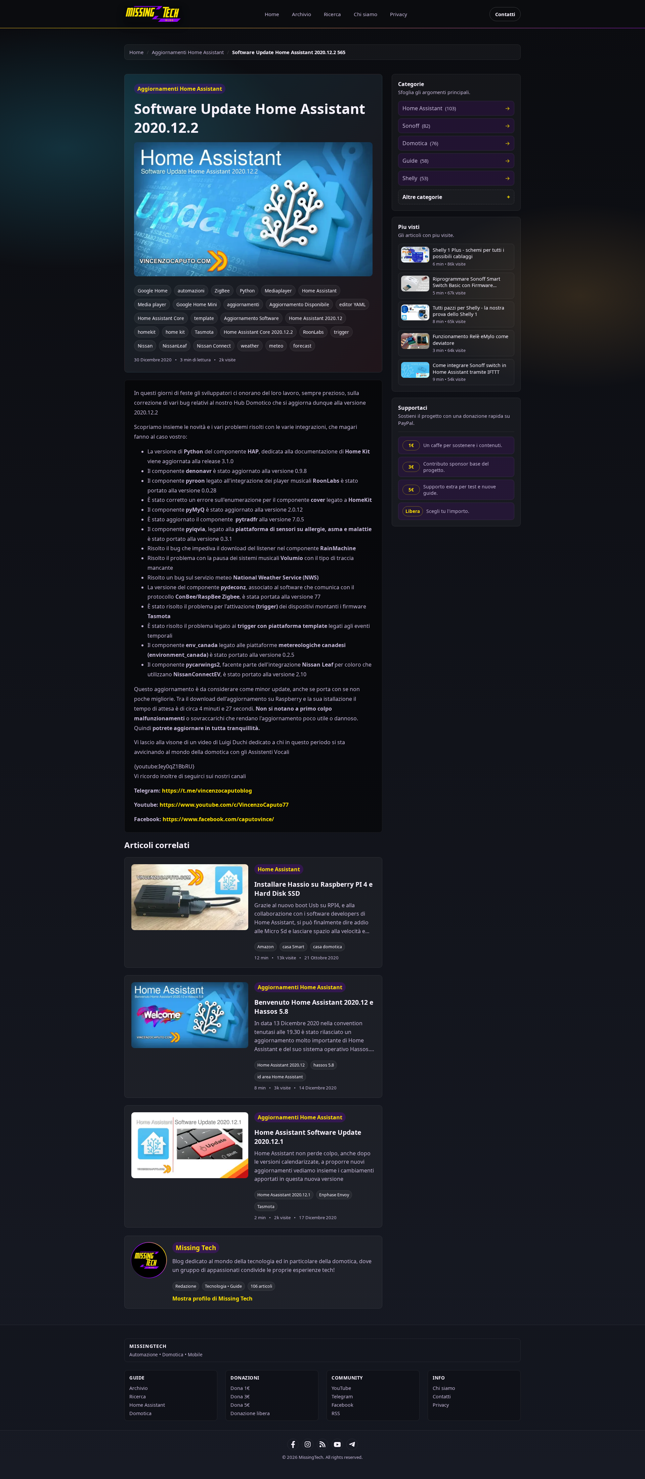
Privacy (398, 14)
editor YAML (352, 304)
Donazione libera (250, 1413)
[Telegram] (352, 1444)
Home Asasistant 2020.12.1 (283, 1195)
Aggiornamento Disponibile (299, 304)
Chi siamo (365, 14)
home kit (175, 332)
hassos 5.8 (323, 1065)
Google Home (153, 290)
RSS (336, 1413)
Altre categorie (422, 197)
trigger (341, 332)
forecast (302, 346)
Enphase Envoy (334, 1195)
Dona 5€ (240, 1405)
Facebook (342, 1405)
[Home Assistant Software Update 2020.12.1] (189, 1145)
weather (250, 346)
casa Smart (293, 947)
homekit (147, 332)
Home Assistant (319, 290)
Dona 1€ (240, 1388)
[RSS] (322, 1444)
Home (272, 14)
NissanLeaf (175, 346)
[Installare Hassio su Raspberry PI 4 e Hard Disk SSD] (189, 897)
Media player (152, 304)
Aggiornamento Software (251, 318)
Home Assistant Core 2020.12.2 (258, 332)
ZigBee (222, 290)
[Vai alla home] (153, 14)
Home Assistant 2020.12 (315, 318)
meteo (276, 346)
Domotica (140, 1413)
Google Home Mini (196, 304)
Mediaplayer (278, 290)
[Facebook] (293, 1444)
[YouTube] (337, 1444)
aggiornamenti (243, 304)
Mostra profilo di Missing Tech (212, 1298)
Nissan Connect (214, 346)
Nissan (145, 346)
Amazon (265, 947)
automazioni (191, 290)
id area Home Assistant (280, 1077)
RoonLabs (313, 332)
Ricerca (332, 14)
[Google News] (307, 1444)
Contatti (505, 14)
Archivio (301, 14)
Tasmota (204, 332)
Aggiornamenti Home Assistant (188, 52)
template (204, 318)
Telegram (342, 1396)
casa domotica (327, 947)
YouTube (341, 1388)
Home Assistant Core (161, 318)
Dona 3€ (240, 1396)
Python (247, 290)
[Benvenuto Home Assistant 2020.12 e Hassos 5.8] (189, 1015)
